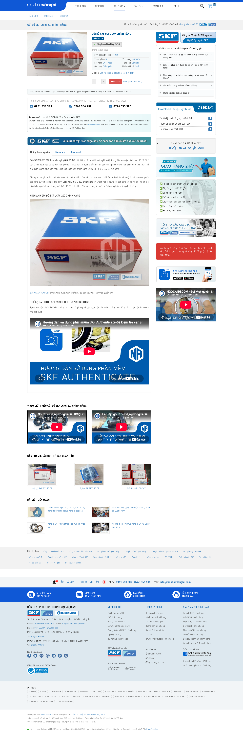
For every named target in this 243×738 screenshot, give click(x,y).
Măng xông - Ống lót (192, 691)
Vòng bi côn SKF (35, 557)
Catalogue (158, 6)
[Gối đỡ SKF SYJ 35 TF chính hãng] (42, 474)
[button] (202, 6)
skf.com (151, 658)
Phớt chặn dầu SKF (186, 557)
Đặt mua (116, 81)
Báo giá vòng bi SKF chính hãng (122, 630)
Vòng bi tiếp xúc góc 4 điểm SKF (165, 551)
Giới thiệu (99, 6)
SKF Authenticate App (46, 701)
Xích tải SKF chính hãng (193, 634)
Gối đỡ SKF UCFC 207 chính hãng (47, 24)
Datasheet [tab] (60, 152)
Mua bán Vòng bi (47, 715)
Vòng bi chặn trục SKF (192, 551)
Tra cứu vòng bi (181, 696)
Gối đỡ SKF (169, 557)
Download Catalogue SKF (119, 626)
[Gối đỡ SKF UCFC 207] (89, 242)
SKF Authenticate (94, 124)
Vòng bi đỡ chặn (109, 691)
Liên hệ (176, 6)
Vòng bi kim (137, 557)
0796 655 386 (122, 106)
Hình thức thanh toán (154, 630)
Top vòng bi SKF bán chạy (65, 701)
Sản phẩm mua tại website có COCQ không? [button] (179, 85)
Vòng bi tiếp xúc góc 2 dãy (135, 551)
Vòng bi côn (43, 691)
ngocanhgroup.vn (156, 662)
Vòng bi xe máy (153, 557)
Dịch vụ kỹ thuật (115, 634)
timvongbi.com (155, 653)
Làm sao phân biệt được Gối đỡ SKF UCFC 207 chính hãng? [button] (184, 66)
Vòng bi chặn (97, 691)
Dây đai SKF (65, 696)
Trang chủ (80, 6)
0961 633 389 (43, 106)
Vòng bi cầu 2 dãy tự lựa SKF (80, 551)
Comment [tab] (76, 152)
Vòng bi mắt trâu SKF (101, 557)
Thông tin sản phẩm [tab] (40, 152)
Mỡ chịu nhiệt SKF (207, 691)
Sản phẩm (118, 6)
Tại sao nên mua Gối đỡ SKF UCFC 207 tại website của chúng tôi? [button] (184, 56)
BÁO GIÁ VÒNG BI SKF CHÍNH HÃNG (80, 582)
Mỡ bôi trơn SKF (35, 563)
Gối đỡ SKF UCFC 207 (39, 292)
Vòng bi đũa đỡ (84, 691)
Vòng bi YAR (121, 557)
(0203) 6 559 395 (37, 645)
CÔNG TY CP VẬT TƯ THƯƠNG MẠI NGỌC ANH (88, 715)
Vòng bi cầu (32, 691)
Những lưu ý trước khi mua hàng (159, 639)
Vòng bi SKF (32, 701)
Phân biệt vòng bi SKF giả (152, 696)
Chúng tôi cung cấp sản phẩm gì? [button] (175, 93)
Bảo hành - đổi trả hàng (155, 617)
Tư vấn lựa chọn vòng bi (118, 639)
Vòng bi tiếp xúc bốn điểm (126, 691)
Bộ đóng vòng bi (119, 696)
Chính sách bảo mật (154, 613)
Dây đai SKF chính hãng (193, 626)
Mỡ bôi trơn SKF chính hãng (195, 621)
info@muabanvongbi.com (186, 147)
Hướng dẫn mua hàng (132, 81)
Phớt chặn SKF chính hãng (194, 630)
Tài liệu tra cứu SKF (116, 621)
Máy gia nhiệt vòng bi (91, 696)
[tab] (186, 56)
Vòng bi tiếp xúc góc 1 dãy (108, 551)
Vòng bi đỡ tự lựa (70, 691)
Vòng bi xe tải (205, 557)
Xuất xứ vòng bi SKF (134, 696)
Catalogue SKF (168, 696)
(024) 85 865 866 (37, 636)
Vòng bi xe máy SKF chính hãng (197, 643)
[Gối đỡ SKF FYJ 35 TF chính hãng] (89, 474)
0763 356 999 (83, 106)
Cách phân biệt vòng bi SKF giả (196, 661)
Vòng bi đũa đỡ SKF (80, 557)
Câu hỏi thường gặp (154, 621)
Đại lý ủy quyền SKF (116, 613)
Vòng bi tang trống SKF (57, 557)
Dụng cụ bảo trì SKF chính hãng (196, 639)
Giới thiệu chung (115, 617)
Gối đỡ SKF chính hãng (193, 617)
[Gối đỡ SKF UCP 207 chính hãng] (136, 474)
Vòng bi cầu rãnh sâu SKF (53, 551)
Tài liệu (138, 6)
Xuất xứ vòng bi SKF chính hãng (197, 665)
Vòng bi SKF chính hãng (193, 613)
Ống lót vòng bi (53, 563)
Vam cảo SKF (106, 696)
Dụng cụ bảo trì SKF (73, 563)
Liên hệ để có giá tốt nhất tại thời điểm (117, 72)
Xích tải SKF (77, 696)
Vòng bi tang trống (55, 691)
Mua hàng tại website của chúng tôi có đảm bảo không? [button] (184, 76)
